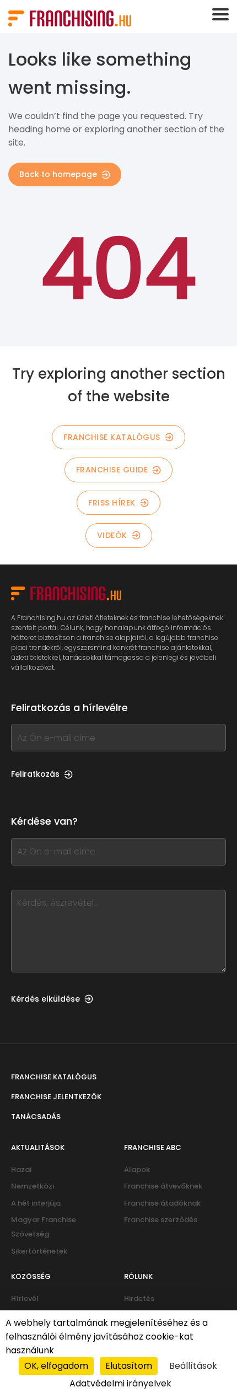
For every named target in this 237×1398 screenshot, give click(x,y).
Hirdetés (139, 1298)
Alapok (137, 1169)
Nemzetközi (32, 1186)
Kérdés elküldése (45, 998)
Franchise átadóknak (162, 1203)
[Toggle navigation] (220, 14)
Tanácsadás (36, 1116)
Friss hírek (112, 502)
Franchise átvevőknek (163, 1186)
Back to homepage (58, 174)
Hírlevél (25, 1298)
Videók (112, 535)
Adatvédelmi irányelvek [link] (120, 1383)
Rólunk (138, 1276)
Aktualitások (37, 1147)
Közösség (31, 1276)
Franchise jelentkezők (56, 1096)
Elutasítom (128, 1365)
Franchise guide (112, 469)
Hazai (21, 1169)
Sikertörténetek (39, 1251)
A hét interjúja (36, 1203)
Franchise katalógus (111, 437)
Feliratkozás (35, 773)
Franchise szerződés (160, 1219)
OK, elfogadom (56, 1365)
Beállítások (193, 1365)
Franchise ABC (152, 1147)
